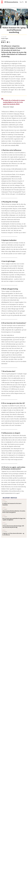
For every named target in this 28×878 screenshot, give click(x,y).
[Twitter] (9, 42)
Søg (21, 2)
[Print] (1, 42)
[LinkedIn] (7, 42)
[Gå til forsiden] (2, 2)
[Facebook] (5, 42)
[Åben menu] (26, 2)
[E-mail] (3, 42)
